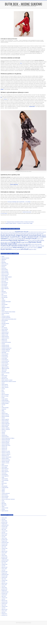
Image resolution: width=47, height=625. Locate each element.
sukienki (5, 99)
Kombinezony (4, 340)
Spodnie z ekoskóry (5, 428)
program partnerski (6, 401)
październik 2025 (5, 525)
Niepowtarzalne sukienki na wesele (9, 381)
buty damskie (4, 295)
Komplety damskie (5, 345)
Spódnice (3, 412)
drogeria (3, 306)
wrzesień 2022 (4, 576)
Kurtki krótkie (4, 358)
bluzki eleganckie (17, 235)
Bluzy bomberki (5, 282)
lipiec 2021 (4, 596)
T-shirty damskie (5, 480)
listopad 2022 (4, 573)
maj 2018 (3, 607)
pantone (3, 388)
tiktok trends (4, 483)
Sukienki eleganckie (6, 441)
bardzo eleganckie (14, 184)
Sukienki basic (4, 435)
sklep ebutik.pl (18, 247)
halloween (26, 41)
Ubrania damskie (5, 496)
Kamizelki (3, 322)
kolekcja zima (4, 339)
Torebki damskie (5, 487)
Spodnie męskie (5, 426)
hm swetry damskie (39, 240)
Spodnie (3, 417)
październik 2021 (5, 592)
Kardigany (4, 324)
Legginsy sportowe (5, 368)
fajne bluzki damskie (16, 240)
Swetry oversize (5, 470)
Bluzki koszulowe (5, 272)
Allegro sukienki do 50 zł (5, 232)
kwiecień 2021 (4, 600)
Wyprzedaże (4, 505)
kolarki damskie (5, 329)
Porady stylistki (5, 398)
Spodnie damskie (5, 420)
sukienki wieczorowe (27, 212)
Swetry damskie (5, 465)
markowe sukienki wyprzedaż (36, 244)
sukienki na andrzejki (4, 42)
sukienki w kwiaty (5, 458)
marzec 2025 (4, 535)
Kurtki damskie (5, 355)
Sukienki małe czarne (6, 445)
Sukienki (3, 433)
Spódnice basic (5, 413)
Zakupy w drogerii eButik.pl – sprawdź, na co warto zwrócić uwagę (18, 223)
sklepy (3, 410)
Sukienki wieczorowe (6, 460)
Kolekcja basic (4, 330)
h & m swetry (32, 240)
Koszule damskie (5, 353)
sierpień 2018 (4, 603)
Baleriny (3, 261)
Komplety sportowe (5, 351)
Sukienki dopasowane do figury (8, 438)
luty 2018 (3, 612)
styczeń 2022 (4, 587)
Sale (2, 406)
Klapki (3, 326)
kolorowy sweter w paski (6, 242)
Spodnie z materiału (6, 429)
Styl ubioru (4, 430)
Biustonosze (4, 265)
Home (3, 314)
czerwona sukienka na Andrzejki (6, 41)
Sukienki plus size (5, 455)
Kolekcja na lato (5, 335)
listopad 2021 (4, 590)
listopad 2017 (4, 613)
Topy (2, 484)
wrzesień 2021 (4, 593)
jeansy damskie (5, 320)
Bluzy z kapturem (5, 288)
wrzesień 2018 (4, 602)
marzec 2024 (4, 552)
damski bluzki (5, 240)
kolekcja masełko (5, 333)
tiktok (3, 481)
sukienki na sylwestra (6, 454)
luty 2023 (3, 570)
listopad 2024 (4, 541)
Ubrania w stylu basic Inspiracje (8, 499)
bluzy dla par (22, 238)
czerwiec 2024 (4, 548)
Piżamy (3, 391)
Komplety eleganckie (6, 349)
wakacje (3, 502)
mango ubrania (24, 242)
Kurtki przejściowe (5, 361)
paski (3, 390)
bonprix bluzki (31, 238)
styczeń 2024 (4, 555)
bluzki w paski (10, 237)
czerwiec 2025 (4, 530)
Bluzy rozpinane (5, 287)
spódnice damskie (5, 414)
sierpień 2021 (4, 594)
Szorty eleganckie (5, 475)
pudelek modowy (5, 403)
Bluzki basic (4, 268)
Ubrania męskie (5, 497)
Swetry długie (4, 467)
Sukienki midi (4, 448)
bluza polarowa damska (20, 233)
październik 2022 (5, 574)
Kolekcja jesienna (5, 332)
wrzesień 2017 (4, 615)
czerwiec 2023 (4, 564)
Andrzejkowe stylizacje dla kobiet (37, 40)
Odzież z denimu (5, 387)
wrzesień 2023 (4, 561)
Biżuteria (3, 266)
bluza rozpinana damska (29, 233)
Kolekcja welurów (5, 336)
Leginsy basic (4, 369)
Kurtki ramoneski (5, 364)
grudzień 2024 (4, 539)
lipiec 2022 (4, 578)
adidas (3, 256)
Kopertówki (4, 352)
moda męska (4, 377)
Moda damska (4, 375)
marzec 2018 (4, 610)
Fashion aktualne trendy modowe (8, 311)
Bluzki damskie (5, 269)
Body (3, 290)
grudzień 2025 (4, 522)
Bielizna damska (5, 263)
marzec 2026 (4, 517)
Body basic (4, 291)
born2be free (4, 292)
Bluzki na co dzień (5, 274)
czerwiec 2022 (4, 580)
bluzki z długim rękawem (24, 237)
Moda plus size (5, 378)
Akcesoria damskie (5, 258)
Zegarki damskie (5, 510)
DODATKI (3, 303)
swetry (3, 464)
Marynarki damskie (5, 372)
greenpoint (26, 240)
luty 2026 (3, 519)
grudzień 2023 (4, 557)
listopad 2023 (4, 558)
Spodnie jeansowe (5, 425)
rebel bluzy (37, 246)
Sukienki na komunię (6, 452)
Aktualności (4, 259)
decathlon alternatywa (6, 301)
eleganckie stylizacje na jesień (18, 41)
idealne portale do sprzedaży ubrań (9, 319)
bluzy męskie (4, 285)
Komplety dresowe (5, 346)
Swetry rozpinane (5, 471)
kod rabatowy (4, 327)
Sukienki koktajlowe (5, 444)
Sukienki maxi (4, 446)
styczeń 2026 (4, 520)
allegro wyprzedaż (12, 232)
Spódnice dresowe (5, 416)
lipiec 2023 (4, 562)
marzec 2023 (4, 568)
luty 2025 (3, 536)
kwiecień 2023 (4, 567)
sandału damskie (5, 407)
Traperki (3, 489)
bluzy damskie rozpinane (13, 238)
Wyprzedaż (4, 503)
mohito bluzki (23, 246)
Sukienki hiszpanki (5, 442)
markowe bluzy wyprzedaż (24, 244)
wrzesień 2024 (4, 544)
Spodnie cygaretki (5, 419)
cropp (3, 298)
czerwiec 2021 (4, 597)
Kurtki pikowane (5, 359)
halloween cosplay (31, 41)
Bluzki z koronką (5, 279)
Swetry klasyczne (5, 468)
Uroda (3, 500)
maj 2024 (3, 549)
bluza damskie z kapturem (41, 232)
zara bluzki (25, 249)
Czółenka (3, 300)
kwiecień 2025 (4, 533)
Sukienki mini (4, 449)
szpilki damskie (5, 478)
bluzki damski (6, 235)
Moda (17, 40)
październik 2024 (5, 542)
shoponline (4, 409)
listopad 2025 (4, 523)
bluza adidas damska (32, 232)
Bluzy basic (4, 281)
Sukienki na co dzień (6, 451)
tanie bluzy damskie (16, 249)
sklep (21, 63)
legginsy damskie (5, 367)
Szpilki (3, 477)
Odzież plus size (5, 385)
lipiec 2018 (4, 605)
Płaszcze (3, 393)
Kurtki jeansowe (5, 356)
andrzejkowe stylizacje (26, 40)
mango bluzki (16, 242)
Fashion (3, 310)
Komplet (3, 343)
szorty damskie (5, 474)
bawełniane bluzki (21, 232)
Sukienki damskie (5, 436)
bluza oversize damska (12, 233)
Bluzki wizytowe (5, 275)
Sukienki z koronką (5, 461)
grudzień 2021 (4, 589)
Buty (2, 294)
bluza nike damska (4, 233)
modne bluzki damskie (9, 246)
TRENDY (3, 490)
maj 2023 (3, 565)
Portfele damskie (5, 400)
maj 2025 (3, 532)
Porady (3, 397)
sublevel (3, 432)
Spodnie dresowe (5, 422)
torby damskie (4, 486)
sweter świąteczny (34, 247)
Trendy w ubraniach (6, 493)
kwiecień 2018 (4, 609)
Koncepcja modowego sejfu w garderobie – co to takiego (18, 201)
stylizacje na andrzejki (40, 41)
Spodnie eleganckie (5, 423)
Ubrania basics (5, 494)
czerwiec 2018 (4, 606)
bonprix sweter (40, 238)
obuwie (3, 383)
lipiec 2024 (4, 546)
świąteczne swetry (32, 249)
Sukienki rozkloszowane (6, 457)
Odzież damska (5, 384)
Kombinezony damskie (6, 342)
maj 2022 (3, 581)
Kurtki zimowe (4, 365)
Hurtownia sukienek (6, 316)
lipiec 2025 (4, 529)
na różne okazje (4, 213)
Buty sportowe (4, 297)
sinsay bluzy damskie (8, 247)
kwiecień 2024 (4, 551)
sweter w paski (27, 247)
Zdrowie (3, 509)
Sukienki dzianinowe (6, 439)
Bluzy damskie (4, 284)
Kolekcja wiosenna (5, 337)
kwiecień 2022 (4, 583)
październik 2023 (5, 560)
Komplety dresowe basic (7, 348)
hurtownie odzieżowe (6, 317)
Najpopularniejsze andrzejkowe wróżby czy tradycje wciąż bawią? (20, 221)
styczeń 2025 (4, 538)
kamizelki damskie (5, 323)
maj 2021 (3, 599)
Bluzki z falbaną (5, 278)
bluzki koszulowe (30, 235)
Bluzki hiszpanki (5, 271)
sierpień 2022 (4, 577)
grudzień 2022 (4, 571)
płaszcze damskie (5, 394)
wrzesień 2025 (4, 526)
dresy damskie (4, 304)
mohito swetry (31, 246)
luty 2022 (3, 586)
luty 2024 (3, 554)
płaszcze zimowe (5, 396)
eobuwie (3, 308)
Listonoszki (4, 371)
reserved (3, 404)
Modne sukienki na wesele (7, 380)
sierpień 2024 (4, 545)
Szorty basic (4, 473)
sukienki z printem (5, 462)
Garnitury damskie (5, 313)
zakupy (3, 506)
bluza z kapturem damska (38, 233)
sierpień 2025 (4, 528)
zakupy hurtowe (5, 507)
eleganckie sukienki (5, 307)
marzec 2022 (4, 584)
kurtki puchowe (5, 362)
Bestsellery (4, 262)
